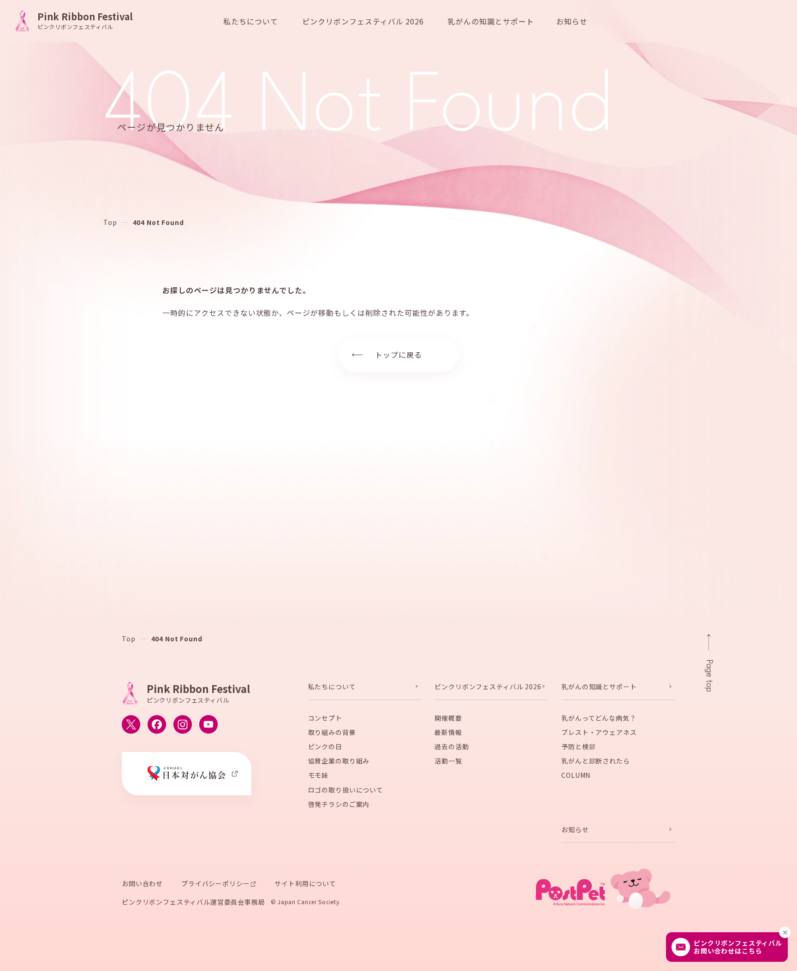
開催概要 (448, 717)
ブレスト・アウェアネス (598, 732)
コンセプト (325, 717)
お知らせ (572, 21)
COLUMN (575, 775)
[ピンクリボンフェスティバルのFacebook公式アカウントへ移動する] (157, 724)
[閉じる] (785, 932)
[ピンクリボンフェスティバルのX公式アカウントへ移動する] (131, 724)
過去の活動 (451, 746)
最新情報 (448, 732)
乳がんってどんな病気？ (598, 717)
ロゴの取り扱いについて (345, 789)
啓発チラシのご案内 (339, 804)
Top (110, 222)
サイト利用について (305, 883)
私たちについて (250, 21)
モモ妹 (318, 775)
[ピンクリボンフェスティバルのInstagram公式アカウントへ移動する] (182, 724)
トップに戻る (398, 354)
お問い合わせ (142, 883)
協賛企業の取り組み (339, 760)
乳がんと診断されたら (595, 760)
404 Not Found (158, 222)
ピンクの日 (325, 746)
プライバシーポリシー (215, 883)
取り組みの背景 (332, 732)
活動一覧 (448, 760)
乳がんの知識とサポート (491, 21)
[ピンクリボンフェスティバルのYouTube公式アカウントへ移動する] (208, 724)
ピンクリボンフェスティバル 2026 (363, 21)
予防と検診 (578, 746)
